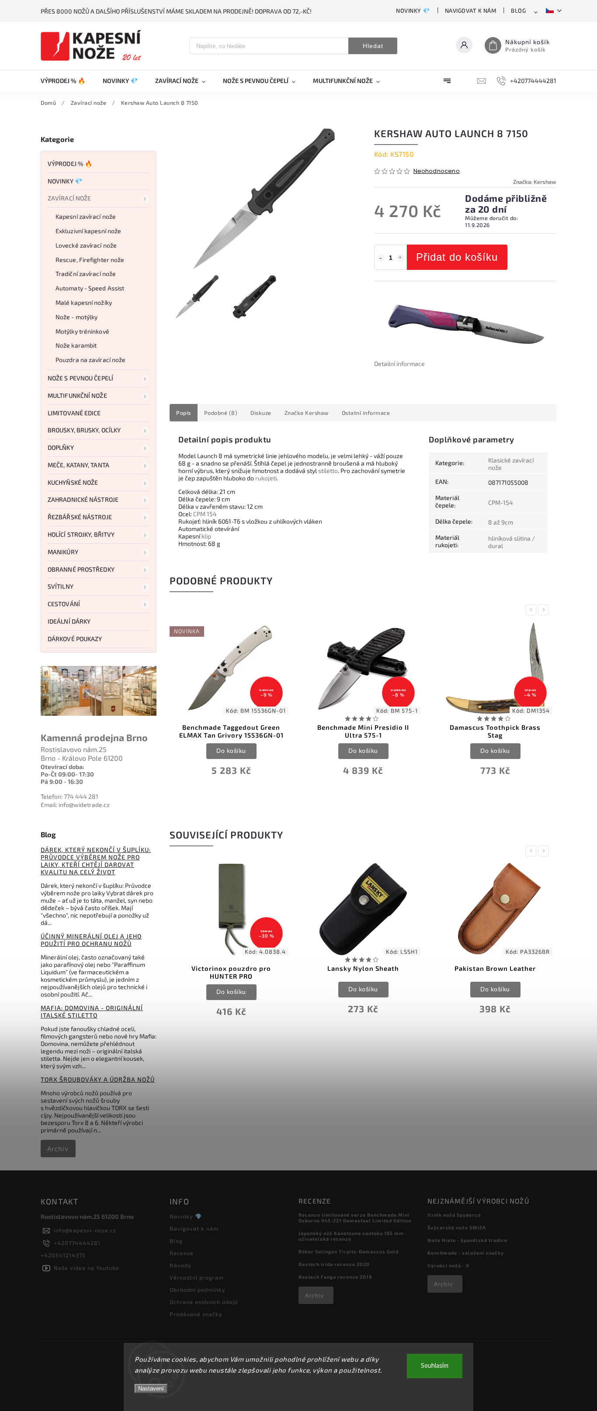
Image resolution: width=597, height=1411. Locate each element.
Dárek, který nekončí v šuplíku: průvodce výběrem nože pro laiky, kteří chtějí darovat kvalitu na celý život (96, 861)
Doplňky (61, 447)
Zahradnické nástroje (83, 499)
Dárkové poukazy (75, 638)
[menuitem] (67, 81)
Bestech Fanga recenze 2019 (335, 1277)
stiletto (328, 470)
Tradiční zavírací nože (86, 273)
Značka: (534, 181)
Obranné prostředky (81, 569)
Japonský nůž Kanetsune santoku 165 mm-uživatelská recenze (352, 1236)
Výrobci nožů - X (448, 1265)
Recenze (182, 1252)
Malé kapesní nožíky (84, 302)
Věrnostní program (197, 1277)
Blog (518, 10)
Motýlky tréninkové (82, 331)
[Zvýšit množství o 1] (400, 258)
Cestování (64, 603)
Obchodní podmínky (198, 1289)
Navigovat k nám (470, 10)
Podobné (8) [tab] (221, 412)
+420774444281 (77, 1242)
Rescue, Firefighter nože (90, 259)
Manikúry (63, 551)
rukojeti (266, 478)
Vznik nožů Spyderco (454, 1215)
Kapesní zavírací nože (86, 216)
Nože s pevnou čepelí (80, 378)
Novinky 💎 (413, 10)
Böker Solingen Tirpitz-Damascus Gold (348, 1251)
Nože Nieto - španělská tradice (467, 1240)
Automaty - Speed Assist (90, 288)
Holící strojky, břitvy (81, 534)
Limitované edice (74, 413)
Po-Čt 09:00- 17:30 (67, 774)
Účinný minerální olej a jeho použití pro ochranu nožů (91, 939)
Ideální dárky (69, 621)
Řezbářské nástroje (80, 517)
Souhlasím (434, 1365)
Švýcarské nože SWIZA (456, 1227)
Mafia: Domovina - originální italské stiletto (92, 1011)
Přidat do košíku (457, 257)
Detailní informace (399, 363)
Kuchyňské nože (73, 482)
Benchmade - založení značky (465, 1253)
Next (545, 610)
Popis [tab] (183, 412)
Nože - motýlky (76, 317)
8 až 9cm (500, 522)
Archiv (58, 1148)
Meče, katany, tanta (78, 465)
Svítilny (60, 586)
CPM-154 (500, 502)
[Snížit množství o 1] (381, 258)
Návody (180, 1265)
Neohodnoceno (436, 171)
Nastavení (151, 1388)
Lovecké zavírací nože (86, 245)
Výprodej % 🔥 (70, 163)
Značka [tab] (307, 412)
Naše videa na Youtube (86, 1267)
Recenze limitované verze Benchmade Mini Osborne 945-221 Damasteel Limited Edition (354, 1217)
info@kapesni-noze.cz (85, 1230)
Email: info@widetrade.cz (75, 804)
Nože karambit (76, 345)
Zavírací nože (69, 198)
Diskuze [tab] (260, 412)
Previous (532, 610)
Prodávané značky (196, 1314)
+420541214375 (63, 1255)
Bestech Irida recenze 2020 (334, 1264)
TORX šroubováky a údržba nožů (98, 1079)
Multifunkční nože (77, 395)
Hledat (373, 45)
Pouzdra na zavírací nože (90, 359)
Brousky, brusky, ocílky (84, 430)
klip (206, 536)
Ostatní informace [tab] (366, 412)
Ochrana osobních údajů (204, 1301)
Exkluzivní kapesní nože (88, 231)
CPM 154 (205, 513)
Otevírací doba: (62, 766)
